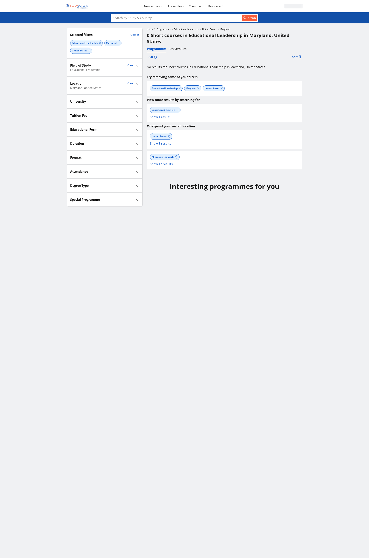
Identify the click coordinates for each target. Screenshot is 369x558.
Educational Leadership (186, 29)
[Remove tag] (100, 43)
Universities (174, 6)
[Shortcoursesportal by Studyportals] (77, 6)
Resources (215, 6)
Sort (295, 57)
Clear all (134, 34)
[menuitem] (153, 6)
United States (209, 29)
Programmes (152, 6)
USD (150, 57)
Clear (130, 65)
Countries (195, 6)
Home (150, 29)
